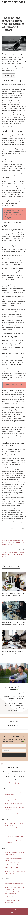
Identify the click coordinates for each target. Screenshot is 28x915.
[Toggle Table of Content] (12, 75)
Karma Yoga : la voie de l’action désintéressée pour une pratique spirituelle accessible (14, 799)
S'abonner (14, 755)
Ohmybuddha (14, 2)
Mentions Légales (14, 909)
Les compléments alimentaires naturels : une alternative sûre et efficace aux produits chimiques (15, 858)
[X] (18, 783)
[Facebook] (9, 783)
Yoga (4, 14)
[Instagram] (12, 783)
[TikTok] (15, 783)
